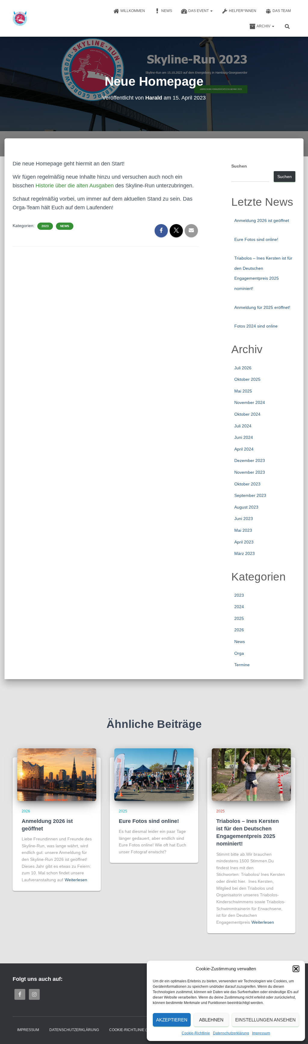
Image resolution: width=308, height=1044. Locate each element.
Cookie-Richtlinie (196, 1033)
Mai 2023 (243, 530)
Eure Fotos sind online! (256, 239)
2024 (239, 606)
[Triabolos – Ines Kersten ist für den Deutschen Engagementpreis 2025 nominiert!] (251, 774)
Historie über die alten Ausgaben (74, 186)
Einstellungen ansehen (265, 1019)
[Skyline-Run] (20, 18)
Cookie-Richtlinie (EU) (131, 1030)
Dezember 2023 (249, 460)
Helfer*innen (242, 11)
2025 (239, 618)
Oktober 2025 (247, 379)
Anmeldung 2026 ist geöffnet (261, 220)
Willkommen (132, 11)
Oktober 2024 (247, 414)
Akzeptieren (171, 1019)
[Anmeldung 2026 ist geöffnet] (56, 774)
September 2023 (250, 495)
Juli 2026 (242, 367)
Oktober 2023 (247, 484)
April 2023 (244, 542)
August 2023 (246, 507)
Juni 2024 (243, 437)
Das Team (282, 11)
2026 (239, 629)
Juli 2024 (242, 425)
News (166, 11)
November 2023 (249, 472)
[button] (296, 969)
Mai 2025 (243, 391)
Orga (239, 653)
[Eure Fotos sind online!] (153, 774)
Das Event (199, 11)
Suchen (239, 166)
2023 (45, 226)
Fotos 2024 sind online (256, 326)
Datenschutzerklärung (231, 1033)
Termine (242, 664)
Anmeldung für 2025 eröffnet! (262, 307)
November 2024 (249, 402)
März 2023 (244, 553)
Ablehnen (211, 1019)
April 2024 (244, 449)
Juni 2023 (243, 518)
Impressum (261, 1033)
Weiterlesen (76, 879)
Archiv (264, 26)
